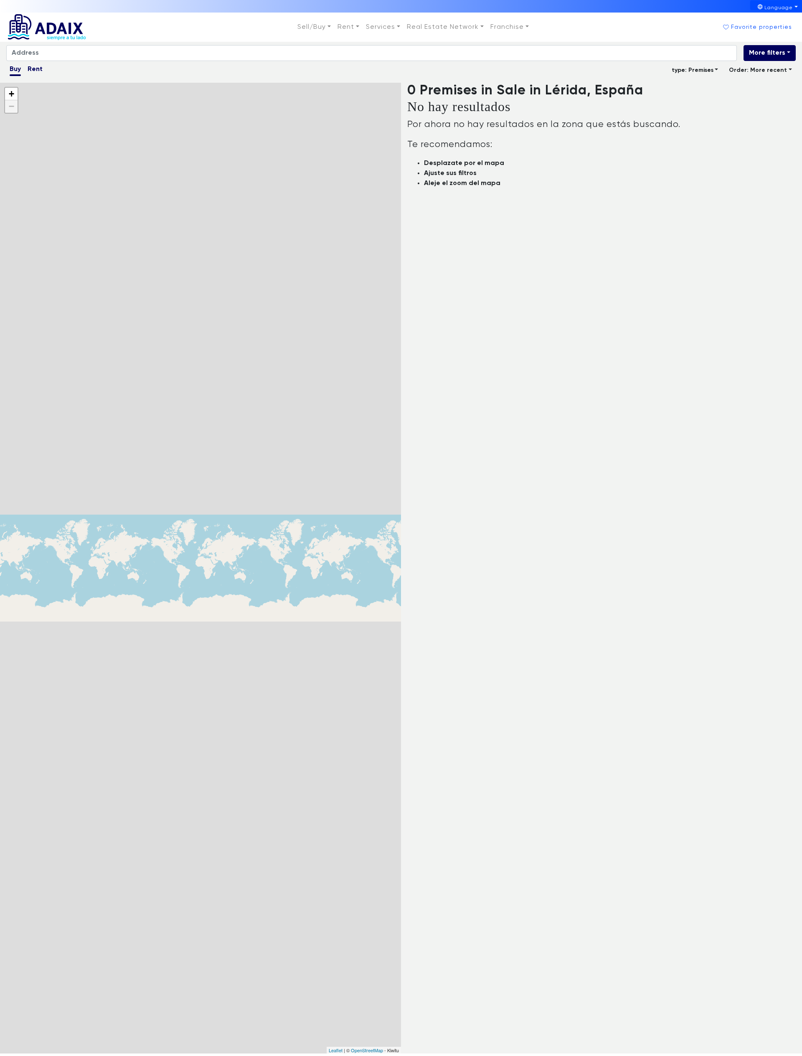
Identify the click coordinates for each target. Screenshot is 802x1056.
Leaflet (336, 1050)
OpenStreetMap (367, 1050)
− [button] (11, 106)
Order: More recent (758, 70)
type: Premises (692, 70)
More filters (767, 53)
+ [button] (11, 94)
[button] (314, 27)
